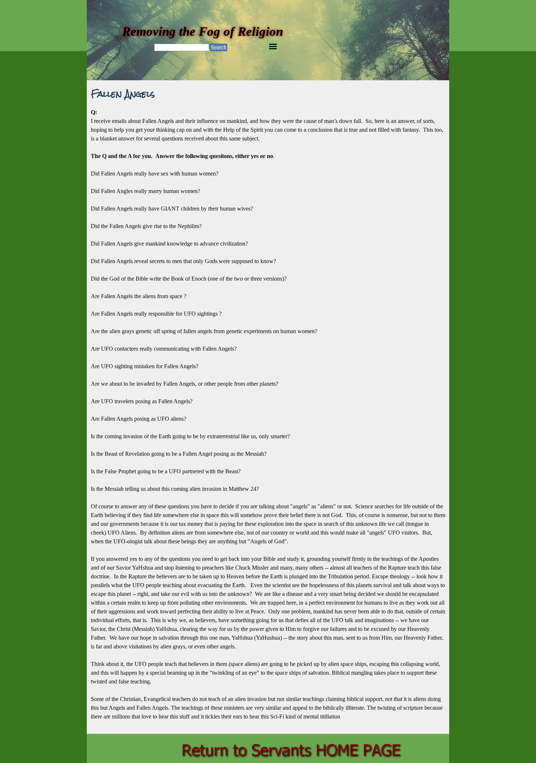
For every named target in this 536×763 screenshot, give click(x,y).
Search (218, 47)
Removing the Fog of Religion (202, 31)
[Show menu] (273, 46)
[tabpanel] (268, 419)
